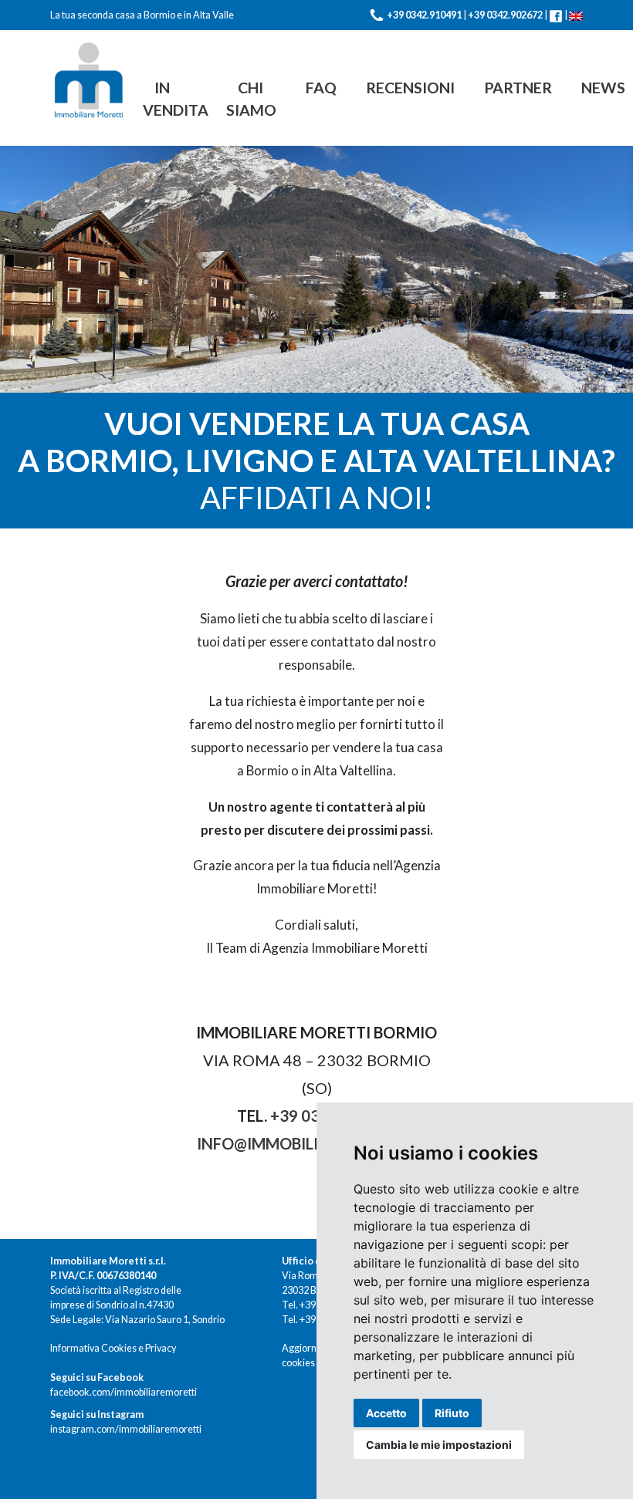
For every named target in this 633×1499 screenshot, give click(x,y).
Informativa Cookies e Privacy (113, 1348)
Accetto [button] (386, 1413)
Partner (518, 87)
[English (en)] (576, 15)
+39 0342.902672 (505, 15)
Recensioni (410, 87)
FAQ (321, 87)
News (603, 87)
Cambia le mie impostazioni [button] (439, 1444)
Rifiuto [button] (452, 1413)
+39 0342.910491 (424, 15)
